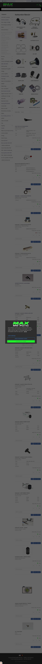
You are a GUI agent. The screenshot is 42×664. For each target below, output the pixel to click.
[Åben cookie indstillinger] (1, 663)
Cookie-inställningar (12, 335)
